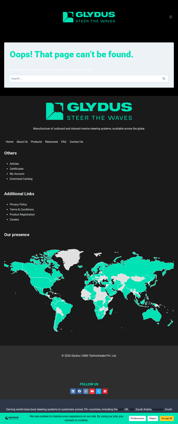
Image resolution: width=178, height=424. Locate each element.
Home (9, 141)
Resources (51, 141)
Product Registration (22, 214)
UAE (131, 409)
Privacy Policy (18, 204)
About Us (22, 141)
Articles (14, 163)
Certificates (16, 168)
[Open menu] (170, 17)
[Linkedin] (73, 391)
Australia (158, 409)
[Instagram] (86, 391)
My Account (17, 173)
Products (36, 141)
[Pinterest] (105, 391)
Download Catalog (21, 178)
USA (120, 409)
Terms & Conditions (22, 209)
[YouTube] (92, 391)
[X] (98, 391)
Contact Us (76, 141)
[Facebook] (79, 391)
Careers (14, 219)
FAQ (63, 141)
